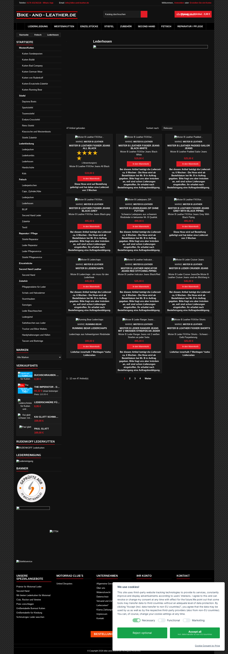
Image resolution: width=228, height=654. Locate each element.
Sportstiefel (27, 107)
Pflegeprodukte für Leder (34, 287)
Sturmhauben (28, 299)
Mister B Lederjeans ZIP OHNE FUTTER (139, 209)
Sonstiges (27, 305)
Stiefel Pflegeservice (32, 257)
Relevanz (181, 128)
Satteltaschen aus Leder (34, 323)
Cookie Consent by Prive (207, 645)
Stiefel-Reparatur (30, 239)
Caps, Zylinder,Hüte (31, 191)
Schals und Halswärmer (33, 293)
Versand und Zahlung (106, 601)
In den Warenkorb (89, 178)
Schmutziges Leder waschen (30, 617)
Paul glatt (41, 428)
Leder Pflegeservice (31, 251)
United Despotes (64, 583)
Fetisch (166, 26)
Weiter (149, 378)
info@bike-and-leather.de (77, 3)
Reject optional (142, 632)
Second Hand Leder (31, 215)
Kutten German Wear (32, 71)
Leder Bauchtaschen (32, 311)
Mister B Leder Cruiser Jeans (188, 268)
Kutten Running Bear (32, 89)
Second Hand (146, 26)
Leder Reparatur (29, 245)
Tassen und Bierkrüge (32, 341)
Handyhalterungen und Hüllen (36, 335)
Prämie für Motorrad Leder (29, 586)
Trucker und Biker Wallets (34, 329)
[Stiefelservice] (24, 561)
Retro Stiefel (28, 125)
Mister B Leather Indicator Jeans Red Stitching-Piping (139, 269)
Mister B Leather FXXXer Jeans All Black (89, 147)
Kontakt (100, 618)
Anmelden (179, 3)
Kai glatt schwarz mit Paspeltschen (47, 416)
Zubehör (126, 26)
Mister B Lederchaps (89, 268)
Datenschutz (102, 596)
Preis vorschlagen (25, 604)
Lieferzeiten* (102, 605)
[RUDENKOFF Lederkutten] (30, 447)
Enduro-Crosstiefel (31, 119)
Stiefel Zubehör (29, 137)
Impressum (101, 614)
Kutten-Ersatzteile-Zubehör (35, 83)
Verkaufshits (27, 365)
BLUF (25, 209)
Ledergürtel (27, 317)
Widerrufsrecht (103, 592)
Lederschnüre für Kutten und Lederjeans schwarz (47, 402)
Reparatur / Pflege (190, 26)
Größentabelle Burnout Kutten (30, 608)
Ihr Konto (144, 575)
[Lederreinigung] (24, 461)
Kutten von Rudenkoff (32, 77)
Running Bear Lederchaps (89, 328)
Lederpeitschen (29, 185)
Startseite (24, 42)
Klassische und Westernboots (36, 131)
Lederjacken (28, 149)
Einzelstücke (89, 26)
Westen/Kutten (64, 26)
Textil (24, 227)
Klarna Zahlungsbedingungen (110, 609)
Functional (173, 620)
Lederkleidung (38, 26)
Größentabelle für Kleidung (29, 612)
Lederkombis (28, 155)
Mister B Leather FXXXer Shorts (188, 328)
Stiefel (109, 26)
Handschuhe (28, 167)
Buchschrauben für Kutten (47, 375)
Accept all (195, 632)
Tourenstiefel (28, 113)
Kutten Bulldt (28, 59)
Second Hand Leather (30, 269)
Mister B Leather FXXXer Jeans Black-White (139, 147)
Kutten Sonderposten (32, 53)
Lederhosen (27, 161)
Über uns (100, 588)
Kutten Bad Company (32, 65)
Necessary (148, 620)
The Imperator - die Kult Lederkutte (47, 387)
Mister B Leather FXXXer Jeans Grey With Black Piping (188, 209)
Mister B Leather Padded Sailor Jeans (188, 147)
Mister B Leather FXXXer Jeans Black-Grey (89, 209)
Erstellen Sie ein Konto (200, 3)
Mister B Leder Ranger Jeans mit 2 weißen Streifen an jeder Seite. (139, 331)
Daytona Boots (29, 101)
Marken (22, 350)
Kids (24, 173)
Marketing (198, 620)
